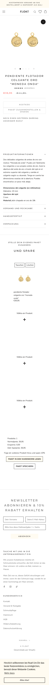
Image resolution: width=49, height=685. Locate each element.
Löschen (30, 265)
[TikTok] (17, 586)
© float (24, 646)
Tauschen (19, 265)
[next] (45, 132)
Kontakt (6, 601)
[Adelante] (33, 68)
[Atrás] (15, 68)
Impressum (8, 615)
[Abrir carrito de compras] (45, 11)
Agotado (24, 105)
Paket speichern (24, 466)
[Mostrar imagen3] (26, 68)
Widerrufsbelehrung (11, 624)
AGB (5, 619)
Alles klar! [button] (24, 680)
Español (23, 640)
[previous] (4, 132)
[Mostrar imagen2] (23, 68)
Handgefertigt (12, 216)
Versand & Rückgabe (12, 606)
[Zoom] (43, 21)
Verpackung (11, 224)
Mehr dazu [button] (9, 673)
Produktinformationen (18, 154)
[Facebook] (4, 586)
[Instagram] (10, 586)
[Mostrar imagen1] (20, 68)
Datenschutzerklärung (12, 628)
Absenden (24, 536)
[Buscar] (35, 11)
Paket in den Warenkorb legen (24, 459)
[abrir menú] (3, 11)
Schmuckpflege (9, 610)
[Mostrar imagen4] (28, 68)
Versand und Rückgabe (18, 208)
